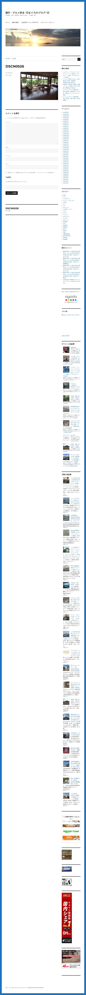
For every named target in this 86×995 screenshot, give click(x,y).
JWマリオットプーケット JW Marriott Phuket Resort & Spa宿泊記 (71, 669)
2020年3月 (66, 158)
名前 (7, 147)
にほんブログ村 (65, 335)
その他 (64, 202)
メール (8, 155)
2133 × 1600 (8, 75)
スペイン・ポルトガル (68, 200)
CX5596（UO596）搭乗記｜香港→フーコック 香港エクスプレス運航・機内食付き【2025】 (71, 86)
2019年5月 (66, 165)
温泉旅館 (65, 239)
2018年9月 (66, 174)
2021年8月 (65, 153)
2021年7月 (65, 154)
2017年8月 (65, 177)
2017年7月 (65, 179)
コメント (8, 122)
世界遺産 (65, 221)
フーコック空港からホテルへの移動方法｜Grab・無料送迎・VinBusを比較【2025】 (71, 80)
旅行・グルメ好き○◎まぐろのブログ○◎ (27, 12)
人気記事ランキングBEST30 (29, 22)
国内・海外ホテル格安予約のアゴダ (70, 291)
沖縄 (64, 232)
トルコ (64, 211)
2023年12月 (66, 137)
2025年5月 (66, 124)
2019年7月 (66, 162)
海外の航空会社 (67, 235)
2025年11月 (66, 114)
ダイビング (66, 207)
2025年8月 (66, 119)
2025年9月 (66, 117)
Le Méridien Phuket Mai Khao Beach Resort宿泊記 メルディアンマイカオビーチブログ (71, 519)
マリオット (66, 218)
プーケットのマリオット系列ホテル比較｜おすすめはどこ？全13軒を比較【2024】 (71, 502)
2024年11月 (66, 133)
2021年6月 (66, 156)
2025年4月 (66, 126)
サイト (7, 164)
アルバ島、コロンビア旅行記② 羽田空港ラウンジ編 (75, 358)
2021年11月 (66, 147)
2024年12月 (66, 132)
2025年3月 (66, 128)
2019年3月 (65, 169)
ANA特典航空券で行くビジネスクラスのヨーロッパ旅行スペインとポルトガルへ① (71, 410)
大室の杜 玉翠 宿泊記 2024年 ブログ (75, 584)
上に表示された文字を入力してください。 (17, 181)
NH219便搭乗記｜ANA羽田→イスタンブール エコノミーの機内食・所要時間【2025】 (71, 534)
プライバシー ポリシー (47, 22)
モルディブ (66, 220)
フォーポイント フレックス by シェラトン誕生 (75, 652)
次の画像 (14, 58)
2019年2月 (66, 170)
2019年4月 (66, 167)
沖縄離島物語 (66, 234)
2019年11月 (66, 160)
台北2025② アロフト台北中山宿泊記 (75, 734)
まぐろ (77, 350)
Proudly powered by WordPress (35, 987)
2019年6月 (66, 163)
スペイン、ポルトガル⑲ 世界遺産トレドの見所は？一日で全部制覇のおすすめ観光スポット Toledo (71, 458)
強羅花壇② (73, 347)
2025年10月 (66, 116)
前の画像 (8, 58)
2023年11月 (66, 139)
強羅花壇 (65, 227)
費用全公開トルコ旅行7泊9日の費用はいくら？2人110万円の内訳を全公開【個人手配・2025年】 (71, 253)
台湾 (64, 223)
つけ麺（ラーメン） (68, 209)
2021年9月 (66, 151)
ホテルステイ (66, 216)
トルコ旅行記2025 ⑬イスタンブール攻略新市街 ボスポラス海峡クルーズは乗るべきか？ (72, 635)
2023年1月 (65, 140)
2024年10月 (66, 135)
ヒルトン (65, 212)
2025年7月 (66, 121)
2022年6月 (66, 142)
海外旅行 (65, 237)
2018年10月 (66, 172)
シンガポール (66, 198)
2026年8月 (66, 112)
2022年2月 (66, 144)
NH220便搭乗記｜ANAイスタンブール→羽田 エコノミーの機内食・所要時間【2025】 (71, 569)
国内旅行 (65, 225)
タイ (64, 204)
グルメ (64, 197)
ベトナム (65, 214)
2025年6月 (66, 123)
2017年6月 (66, 181)
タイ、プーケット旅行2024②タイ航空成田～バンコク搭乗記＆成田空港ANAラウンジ (71, 686)
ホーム (8, 22)
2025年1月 (65, 130)
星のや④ (73, 435)
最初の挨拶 (15, 22)
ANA (64, 195)
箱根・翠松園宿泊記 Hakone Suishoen (75, 780)
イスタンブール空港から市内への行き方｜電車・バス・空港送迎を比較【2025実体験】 (71, 424)
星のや (64, 228)
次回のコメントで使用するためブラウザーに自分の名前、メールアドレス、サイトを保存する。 (31, 172)
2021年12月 (66, 146)
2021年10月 (66, 149)
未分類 (64, 230)
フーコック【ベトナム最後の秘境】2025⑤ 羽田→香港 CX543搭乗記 (71, 98)
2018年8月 (65, 176)
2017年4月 (65, 183)
